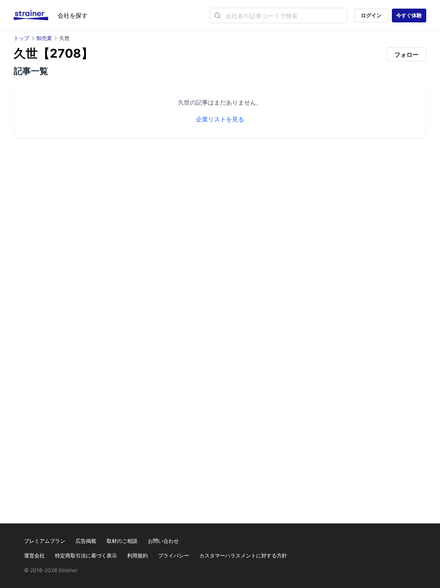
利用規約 (137, 555)
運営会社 (34, 555)
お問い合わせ (163, 541)
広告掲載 (86, 541)
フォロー (406, 54)
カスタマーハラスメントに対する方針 (243, 555)
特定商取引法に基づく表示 (86, 555)
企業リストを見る (220, 119)
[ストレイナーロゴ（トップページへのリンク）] (36, 15)
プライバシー (173, 555)
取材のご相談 (122, 541)
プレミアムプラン (44, 541)
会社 (73, 15)
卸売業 (44, 38)
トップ (21, 38)
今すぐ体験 (409, 15)
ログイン (371, 15)
